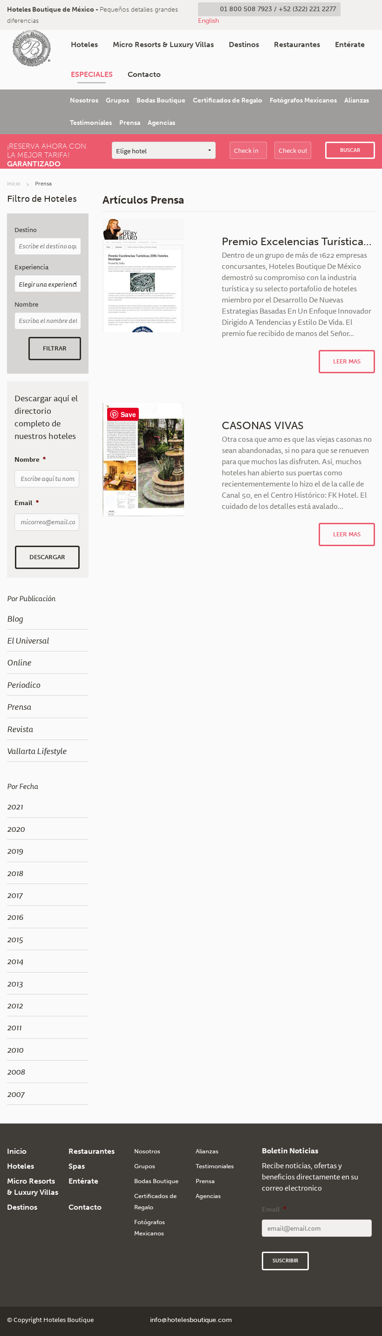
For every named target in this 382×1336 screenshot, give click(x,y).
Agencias (161, 123)
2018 (15, 872)
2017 (14, 894)
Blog (15, 618)
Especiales (92, 74)
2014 (15, 960)
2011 (14, 1027)
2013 (15, 983)
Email (26, 503)
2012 (15, 1005)
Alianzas (356, 100)
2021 (15, 806)
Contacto (144, 74)
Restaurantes (297, 44)
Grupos (117, 100)
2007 (15, 1093)
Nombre (26, 304)
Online (19, 662)
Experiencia (31, 267)
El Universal (28, 640)
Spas (76, 1166)
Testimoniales (91, 123)
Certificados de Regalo (227, 100)
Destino (25, 230)
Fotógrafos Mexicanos (303, 100)
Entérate (350, 44)
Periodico (23, 684)
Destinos (244, 44)
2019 (15, 850)
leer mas (347, 361)
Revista (20, 728)
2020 (16, 828)
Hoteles (84, 44)
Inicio (13, 183)
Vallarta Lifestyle (37, 750)
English (208, 20)
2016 (15, 916)
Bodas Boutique (160, 100)
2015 (15, 938)
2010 (15, 1049)
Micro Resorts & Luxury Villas (163, 44)
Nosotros (84, 100)
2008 (16, 1071)
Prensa (129, 123)
